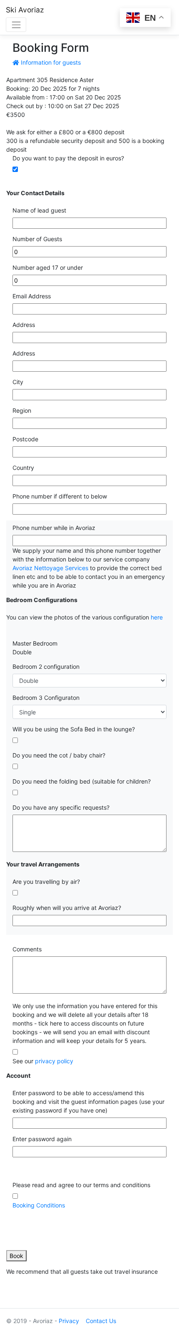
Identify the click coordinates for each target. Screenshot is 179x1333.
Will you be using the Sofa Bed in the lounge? (73, 729)
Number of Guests (37, 238)
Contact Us (101, 1320)
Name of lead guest (39, 210)
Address (23, 324)
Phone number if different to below (59, 496)
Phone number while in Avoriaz (53, 527)
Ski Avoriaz (25, 9)
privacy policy (54, 1060)
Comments (27, 949)
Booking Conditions (38, 1205)
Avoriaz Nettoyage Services (50, 567)
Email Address (31, 296)
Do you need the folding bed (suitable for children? (81, 781)
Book (16, 1255)
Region (21, 410)
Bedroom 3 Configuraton (46, 697)
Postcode (25, 439)
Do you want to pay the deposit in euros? (68, 158)
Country (23, 467)
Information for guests (50, 62)
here (157, 617)
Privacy (69, 1320)
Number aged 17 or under (47, 267)
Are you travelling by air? (46, 881)
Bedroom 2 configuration (46, 666)
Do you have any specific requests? (60, 807)
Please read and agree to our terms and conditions (81, 1184)
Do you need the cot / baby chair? (58, 755)
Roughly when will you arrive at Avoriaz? (66, 907)
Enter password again (42, 1138)
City (17, 381)
